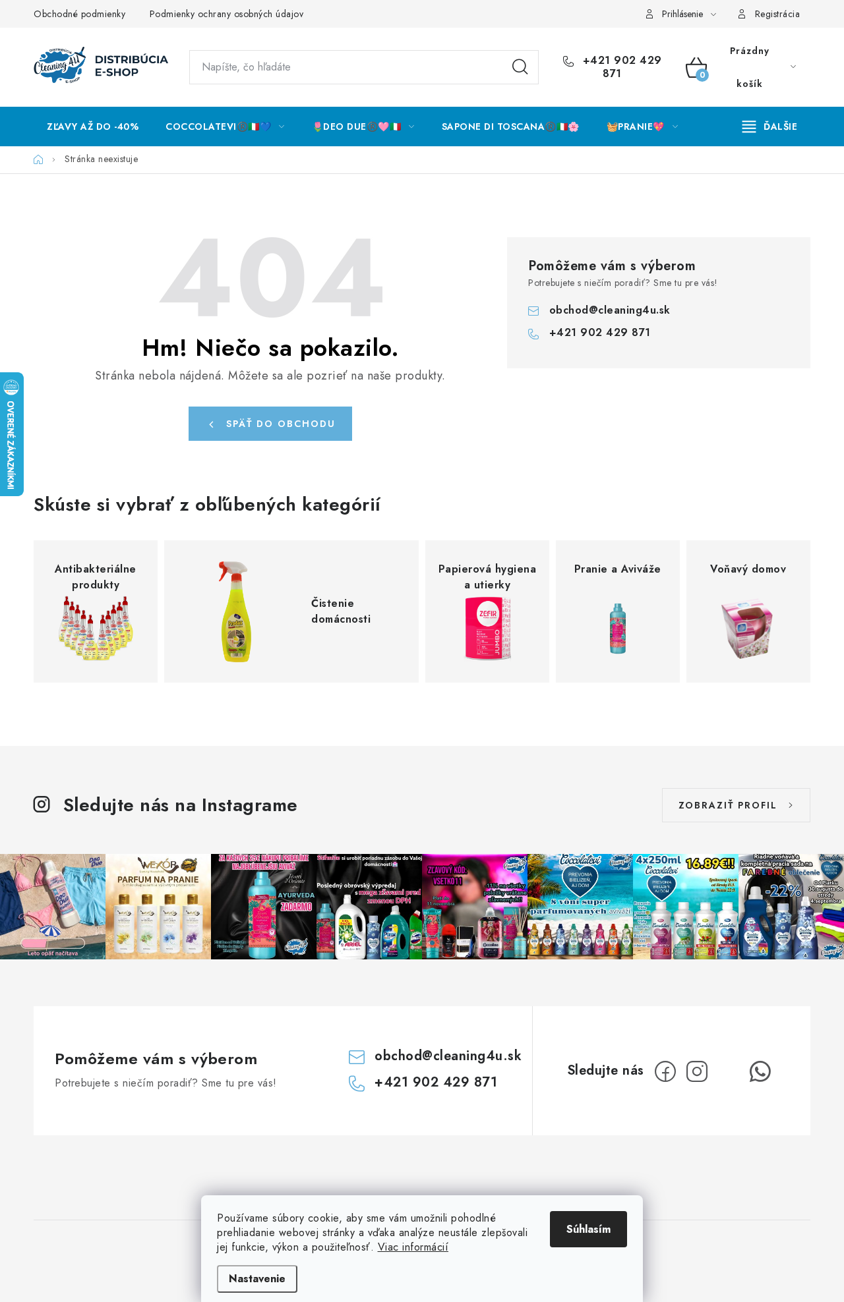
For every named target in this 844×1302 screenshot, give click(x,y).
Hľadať (520, 67)
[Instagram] (697, 1071)
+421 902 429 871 (620, 67)
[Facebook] (665, 1071)
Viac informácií (413, 1247)
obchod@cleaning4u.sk (610, 310)
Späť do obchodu (281, 423)
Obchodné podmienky (79, 13)
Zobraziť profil (727, 805)
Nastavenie (257, 1278)
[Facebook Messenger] (728, 1071)
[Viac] (770, 126)
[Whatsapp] (760, 1071)
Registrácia (777, 13)
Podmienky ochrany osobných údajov (227, 13)
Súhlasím (588, 1229)
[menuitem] (93, 126)
